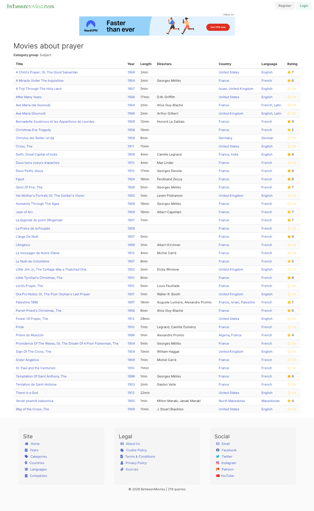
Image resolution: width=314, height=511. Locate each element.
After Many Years (29, 97)
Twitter (226, 456)
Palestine (248, 302)
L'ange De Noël (27, 236)
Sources (131, 469)
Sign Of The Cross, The (33, 351)
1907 (131, 89)
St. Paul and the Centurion (36, 368)
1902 (131, 269)
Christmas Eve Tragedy (33, 130)
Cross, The (24, 146)
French (266, 81)
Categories (38, 456)
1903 (131, 384)
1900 (131, 196)
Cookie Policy (136, 450)
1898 (131, 376)
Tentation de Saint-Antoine (36, 384)
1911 (131, 146)
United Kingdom (241, 89)
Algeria (224, 335)
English (267, 72)
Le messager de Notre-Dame (38, 253)
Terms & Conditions (139, 456)
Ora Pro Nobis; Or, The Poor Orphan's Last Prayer (53, 294)
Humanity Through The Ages (37, 204)
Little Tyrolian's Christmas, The (39, 278)
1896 (131, 335)
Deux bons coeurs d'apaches (37, 163)
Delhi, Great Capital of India (36, 154)
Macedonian (270, 401)
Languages (38, 469)
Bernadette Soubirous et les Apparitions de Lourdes (55, 121)
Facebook (228, 450)
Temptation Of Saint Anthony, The (41, 376)
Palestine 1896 (27, 302)
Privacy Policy (136, 463)
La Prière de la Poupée (33, 228)
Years (33, 450)
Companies (38, 476)
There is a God (27, 393)
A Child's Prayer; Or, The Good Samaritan (47, 72)
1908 (131, 72)
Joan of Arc (24, 212)
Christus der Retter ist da (35, 138)
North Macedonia (232, 401)
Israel (223, 89)
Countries (36, 463)
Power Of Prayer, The (32, 319)
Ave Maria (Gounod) (30, 113)
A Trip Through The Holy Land (38, 89)
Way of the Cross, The (32, 409)
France (224, 81)
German (267, 138)
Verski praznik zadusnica (34, 401)
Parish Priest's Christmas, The (39, 311)
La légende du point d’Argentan (39, 220)
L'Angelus (23, 245)
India (234, 154)
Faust (20, 179)
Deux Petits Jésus (29, 171)
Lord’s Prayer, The (29, 286)
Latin (277, 105)
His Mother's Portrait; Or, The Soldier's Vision (50, 196)
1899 (131, 245)
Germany (225, 138)
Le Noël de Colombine (32, 261)
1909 (131, 121)
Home (35, 444)
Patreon (227, 469)
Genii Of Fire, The (29, 187)
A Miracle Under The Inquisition (40, 81)
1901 (131, 294)
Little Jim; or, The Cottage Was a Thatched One (51, 269)
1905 (131, 401)
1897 (131, 302)
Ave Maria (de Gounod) (33, 105)
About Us (132, 444)
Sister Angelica (27, 360)
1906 (131, 113)
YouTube (227, 476)
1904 (131, 81)
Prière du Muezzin (30, 335)
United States (229, 72)
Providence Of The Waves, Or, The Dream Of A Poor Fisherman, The (67, 343)
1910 (131, 163)
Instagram (228, 463)
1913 (131, 319)
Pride (20, 327)
